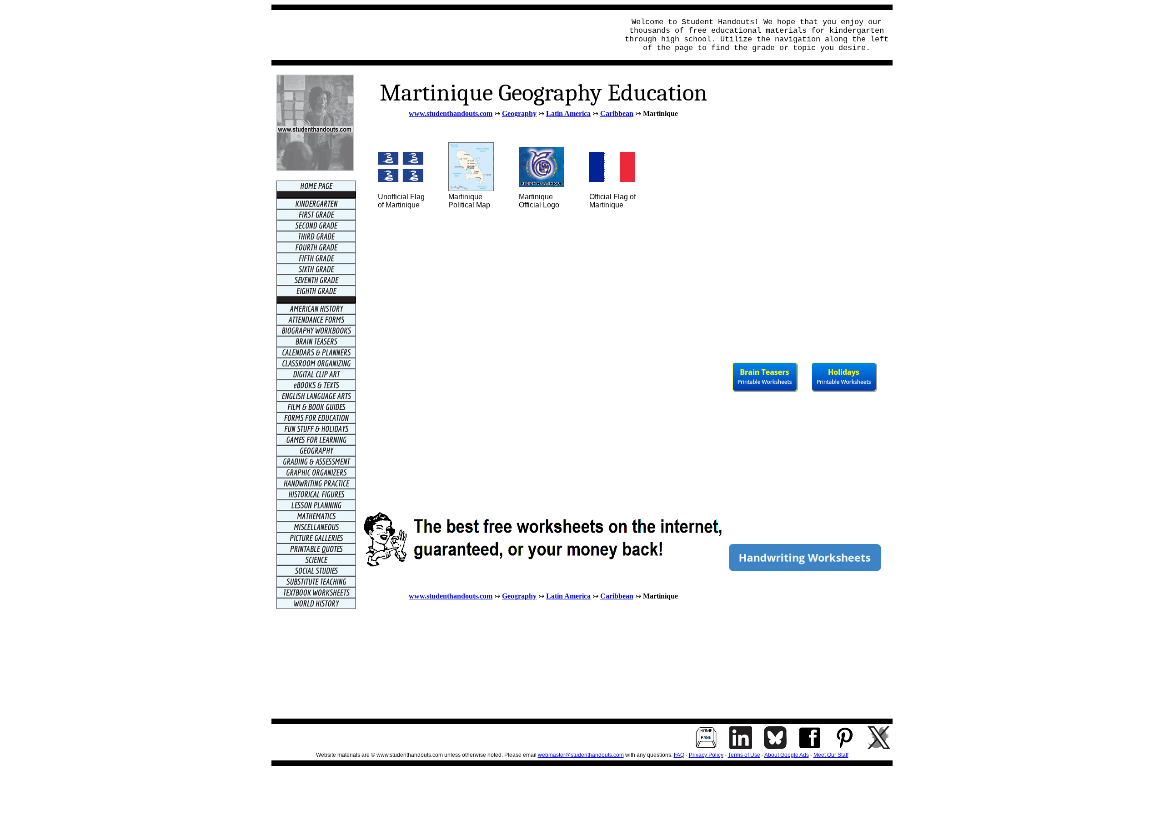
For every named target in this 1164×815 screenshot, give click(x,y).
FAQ (679, 755)
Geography (519, 113)
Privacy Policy (706, 755)
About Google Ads (786, 755)
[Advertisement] (442, 35)
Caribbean (616, 113)
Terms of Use (744, 755)
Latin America (568, 113)
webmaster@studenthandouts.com (581, 755)
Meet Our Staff (830, 755)
